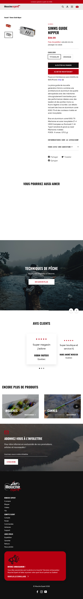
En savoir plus (41, 282)
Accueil (6, 17)
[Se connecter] (67, 7)
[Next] (76, 310)
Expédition (8, 537)
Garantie (7, 540)
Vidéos (6, 507)
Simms (50, 24)
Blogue (6, 504)
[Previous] (71, 310)
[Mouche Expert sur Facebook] (37, 591)
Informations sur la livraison (63, 140)
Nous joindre (8, 547)
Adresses (7, 527)
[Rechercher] (63, 7)
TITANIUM (54, 56)
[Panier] (77, 6)
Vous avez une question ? (60, 147)
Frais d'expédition (54, 42)
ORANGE (67, 56)
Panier (6, 521)
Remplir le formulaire (17, 576)
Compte (7, 518)
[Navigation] (72, 7)
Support (7, 530)
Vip (5, 510)
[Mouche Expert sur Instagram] (41, 591)
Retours (7, 544)
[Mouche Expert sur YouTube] (45, 591)
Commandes (8, 524)
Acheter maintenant (63, 72)
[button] (76, 406)
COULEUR (52, 52)
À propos (7, 501)
